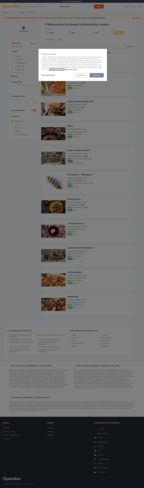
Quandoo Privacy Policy (57, 69)
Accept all (97, 75)
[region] (72, 65)
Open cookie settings (48, 75)
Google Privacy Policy (71, 69)
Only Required (80, 75)
